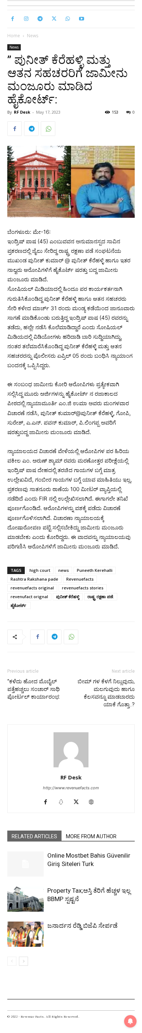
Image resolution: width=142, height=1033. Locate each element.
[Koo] (64, 802)
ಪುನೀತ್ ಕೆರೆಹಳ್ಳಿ (67, 596)
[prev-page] (11, 961)
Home (13, 36)
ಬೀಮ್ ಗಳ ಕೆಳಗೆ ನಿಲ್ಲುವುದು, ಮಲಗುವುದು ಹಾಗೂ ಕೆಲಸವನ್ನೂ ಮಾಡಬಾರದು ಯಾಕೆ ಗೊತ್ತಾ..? (106, 693)
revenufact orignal (29, 596)
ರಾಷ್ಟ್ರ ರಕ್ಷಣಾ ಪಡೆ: (100, 596)
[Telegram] (40, 19)
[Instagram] (26, 19)
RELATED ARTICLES (34, 836)
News (32, 36)
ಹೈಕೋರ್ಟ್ (19, 605)
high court (39, 570)
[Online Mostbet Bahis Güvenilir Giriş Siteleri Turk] (25, 864)
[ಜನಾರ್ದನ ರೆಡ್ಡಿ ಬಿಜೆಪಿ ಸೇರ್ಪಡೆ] (25, 934)
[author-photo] (71, 767)
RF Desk (22, 112)
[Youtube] (81, 19)
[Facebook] (12, 19)
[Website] (94, 802)
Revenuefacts (80, 579)
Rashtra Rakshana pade (34, 579)
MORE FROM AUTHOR (91, 836)
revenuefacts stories (82, 587)
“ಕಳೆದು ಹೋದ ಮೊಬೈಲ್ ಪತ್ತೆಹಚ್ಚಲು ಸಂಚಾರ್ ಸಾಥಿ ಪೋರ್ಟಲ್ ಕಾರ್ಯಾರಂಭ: (33, 689)
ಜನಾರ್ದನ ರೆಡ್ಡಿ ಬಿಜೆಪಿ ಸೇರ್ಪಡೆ (82, 925)
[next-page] (23, 961)
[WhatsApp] (68, 19)
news (63, 570)
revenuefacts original (32, 587)
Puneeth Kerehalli (95, 570)
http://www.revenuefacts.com (71, 787)
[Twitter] (54, 19)
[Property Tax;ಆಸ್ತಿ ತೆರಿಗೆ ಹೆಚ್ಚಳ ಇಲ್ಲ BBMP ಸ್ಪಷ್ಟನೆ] (25, 899)
